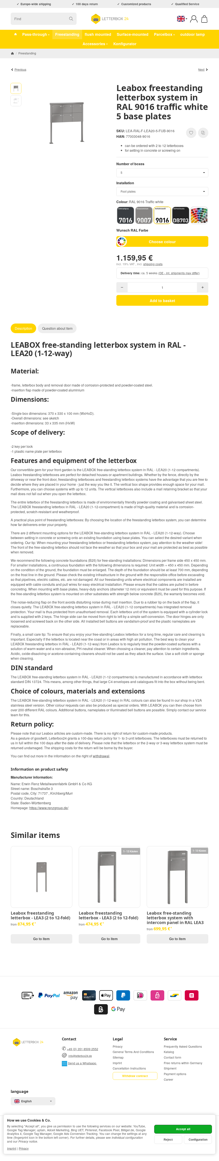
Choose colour (162, 241)
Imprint (11, 1148)
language (19, 1091)
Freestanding (67, 34)
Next (201, 69)
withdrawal (101, 756)
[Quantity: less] (122, 287)
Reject (168, 1139)
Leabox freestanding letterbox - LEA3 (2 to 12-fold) (40, 915)
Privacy (24, 1148)
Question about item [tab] (57, 328)
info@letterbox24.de (80, 1056)
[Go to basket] (204, 19)
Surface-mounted (132, 34)
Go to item (41, 938)
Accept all (183, 1129)
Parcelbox (163, 34)
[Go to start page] (109, 18)
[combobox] (162, 172)
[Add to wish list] (191, 133)
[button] (16, 88)
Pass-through (34, 34)
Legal (118, 1039)
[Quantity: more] (202, 287)
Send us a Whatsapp (82, 1063)
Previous (20, 69)
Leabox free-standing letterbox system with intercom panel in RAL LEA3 (175, 918)
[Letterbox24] (15, 34)
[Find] (71, 19)
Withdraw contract (135, 1076)
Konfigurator (124, 43)
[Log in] (194, 19)
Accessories (94, 43)
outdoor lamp (192, 34)
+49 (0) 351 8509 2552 (82, 1049)
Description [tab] (23, 328)
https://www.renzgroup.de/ (48, 807)
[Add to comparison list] (203, 133)
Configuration (198, 1139)
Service (170, 1039)
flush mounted (98, 34)
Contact (69, 1039)
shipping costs (153, 264)
